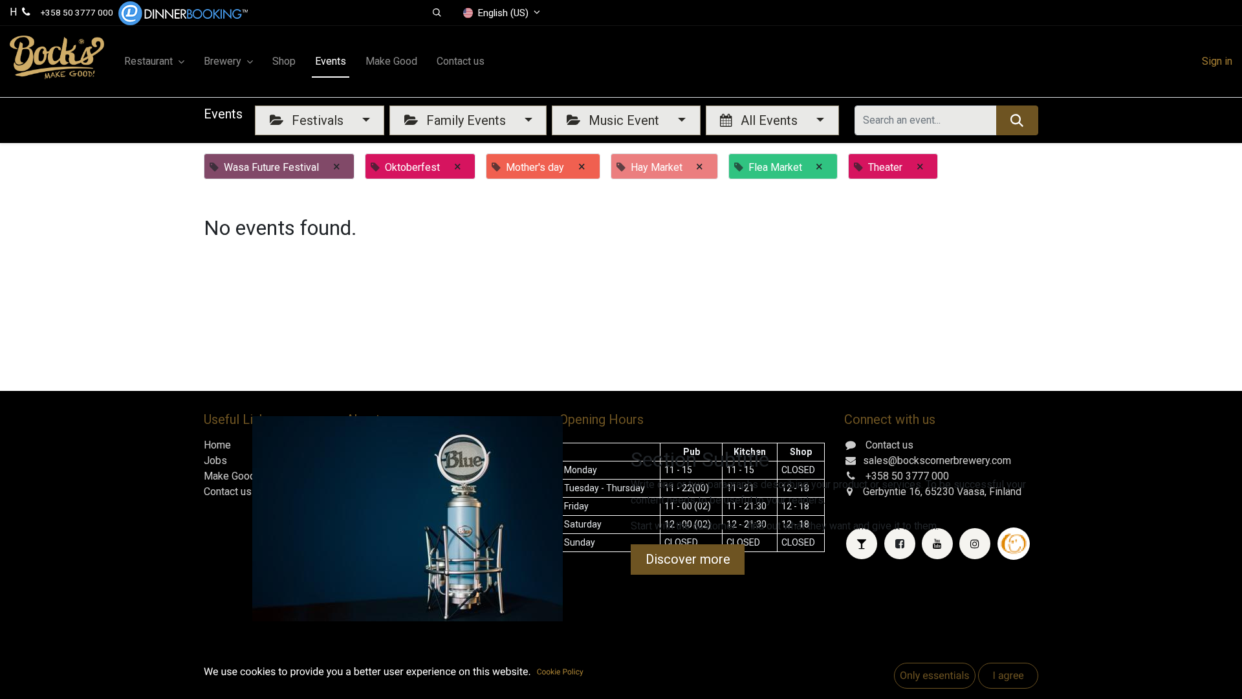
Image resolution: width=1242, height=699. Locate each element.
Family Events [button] (466, 120)
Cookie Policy (560, 671)
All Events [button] (769, 120)
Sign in (1217, 61)
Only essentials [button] (935, 675)
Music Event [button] (623, 120)
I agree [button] (1007, 675)
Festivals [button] (318, 120)
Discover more (688, 559)
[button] (437, 13)
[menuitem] (284, 61)
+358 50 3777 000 (77, 12)
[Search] (1017, 120)
